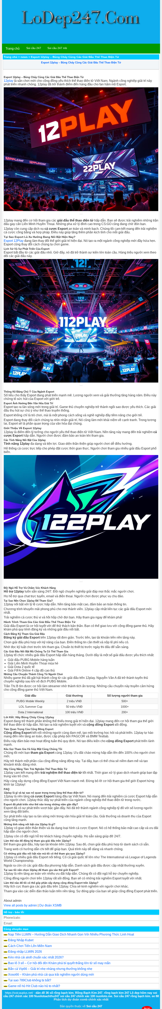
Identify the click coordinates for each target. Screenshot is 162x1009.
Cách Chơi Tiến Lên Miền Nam (30, 946)
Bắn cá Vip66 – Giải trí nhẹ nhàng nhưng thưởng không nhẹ (50, 968)
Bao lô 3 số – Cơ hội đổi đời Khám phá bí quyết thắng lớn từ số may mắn (59, 963)
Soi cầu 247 (33, 48)
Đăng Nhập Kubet (20, 940)
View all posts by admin (20, 905)
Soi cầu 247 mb (57, 48)
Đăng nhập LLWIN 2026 (25, 951)
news (24, 56)
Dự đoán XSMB (50, 905)
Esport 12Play (14, 240)
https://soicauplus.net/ (19, 992)
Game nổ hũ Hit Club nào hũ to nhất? (34, 986)
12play (8, 80)
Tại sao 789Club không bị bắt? (29, 980)
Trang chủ (13, 48)
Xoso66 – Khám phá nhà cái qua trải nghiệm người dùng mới (51, 974)
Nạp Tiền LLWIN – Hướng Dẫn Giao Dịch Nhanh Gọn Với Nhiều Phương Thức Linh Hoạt (71, 934)
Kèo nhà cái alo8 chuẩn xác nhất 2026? (36, 957)
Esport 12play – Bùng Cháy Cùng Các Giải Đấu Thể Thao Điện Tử (81, 62)
